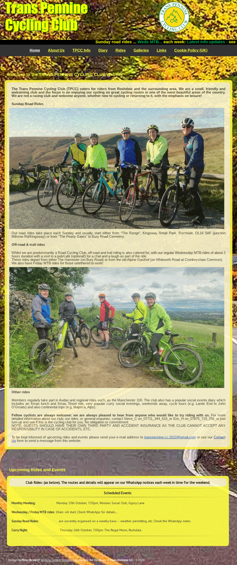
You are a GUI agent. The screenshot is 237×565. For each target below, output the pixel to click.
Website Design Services (56, 560)
